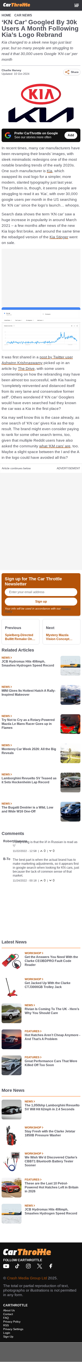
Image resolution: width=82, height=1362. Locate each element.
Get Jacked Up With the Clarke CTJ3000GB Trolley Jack (47, 985)
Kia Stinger (59, 237)
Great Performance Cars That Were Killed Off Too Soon (51, 1063)
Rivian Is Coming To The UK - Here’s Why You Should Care (52, 1011)
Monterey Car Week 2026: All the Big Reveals (29, 751)
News (6, 657)
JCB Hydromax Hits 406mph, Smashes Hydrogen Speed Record (28, 663)
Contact (8, 1314)
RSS (6, 1325)
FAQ (6, 1317)
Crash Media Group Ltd (27, 1278)
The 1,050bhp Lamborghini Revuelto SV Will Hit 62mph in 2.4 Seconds (52, 1107)
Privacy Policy (11, 1321)
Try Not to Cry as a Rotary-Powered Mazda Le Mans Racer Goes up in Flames (28, 723)
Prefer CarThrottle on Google (36, 133)
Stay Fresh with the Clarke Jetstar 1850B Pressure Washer (50, 1133)
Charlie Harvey (11, 70)
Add (71, 135)
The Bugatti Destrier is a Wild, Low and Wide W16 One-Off (27, 809)
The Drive (26, 368)
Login (6, 1332)
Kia (49, 171)
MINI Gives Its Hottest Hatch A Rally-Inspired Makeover (29, 692)
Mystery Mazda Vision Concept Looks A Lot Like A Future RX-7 (60, 637)
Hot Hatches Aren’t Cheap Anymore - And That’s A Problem (52, 1037)
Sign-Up (8, 1336)
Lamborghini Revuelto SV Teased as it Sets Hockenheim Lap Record (29, 780)
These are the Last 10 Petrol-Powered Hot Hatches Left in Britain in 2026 (51, 1187)
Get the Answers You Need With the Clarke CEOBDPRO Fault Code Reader (51, 961)
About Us (9, 1310)
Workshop (33, 953)
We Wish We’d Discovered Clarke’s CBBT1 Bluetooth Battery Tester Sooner (51, 1161)
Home (6, 15)
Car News (23, 15)
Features (32, 1031)
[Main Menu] (76, 5)
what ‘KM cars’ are (54, 446)
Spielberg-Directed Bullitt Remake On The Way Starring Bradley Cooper (19, 637)
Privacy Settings (13, 1329)
